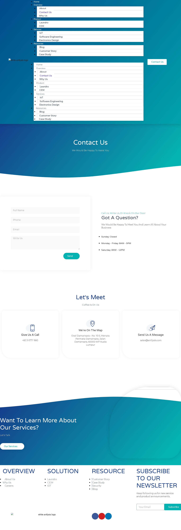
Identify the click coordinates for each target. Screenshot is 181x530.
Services (37, 29)
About (42, 8)
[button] (89, 61)
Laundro (43, 22)
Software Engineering (51, 37)
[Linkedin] (108, 516)
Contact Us (45, 12)
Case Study (45, 54)
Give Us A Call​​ (30, 335)
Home (39, 64)
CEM (41, 26)
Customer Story (47, 51)
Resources (38, 43)
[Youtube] (101, 516)
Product (37, 19)
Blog (41, 47)
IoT (41, 33)
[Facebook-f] (95, 516)
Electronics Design (49, 40)
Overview (40, 68)
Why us (43, 15)
